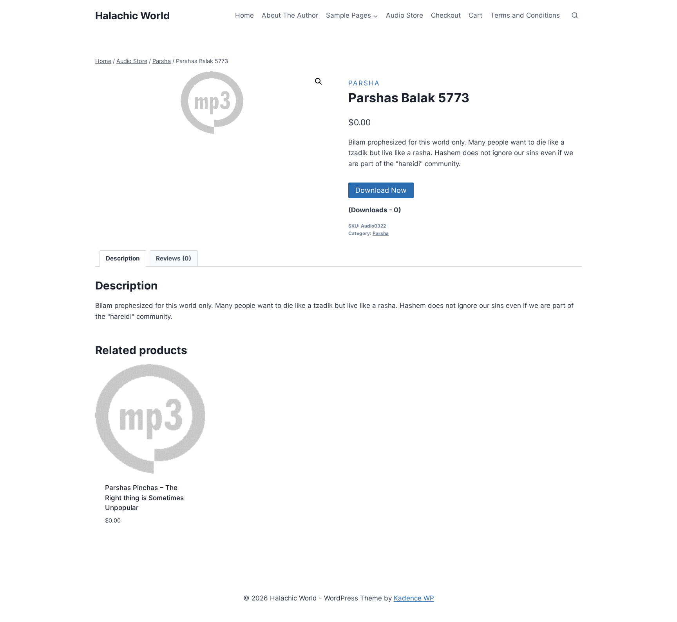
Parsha (364, 83)
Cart (475, 15)
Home (244, 15)
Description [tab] (123, 258)
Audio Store (404, 15)
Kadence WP (414, 598)
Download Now (381, 190)
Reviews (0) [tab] (173, 258)
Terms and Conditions (525, 15)
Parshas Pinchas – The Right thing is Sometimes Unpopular (144, 498)
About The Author (290, 15)
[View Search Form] (575, 16)
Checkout (446, 15)
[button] (318, 81)
